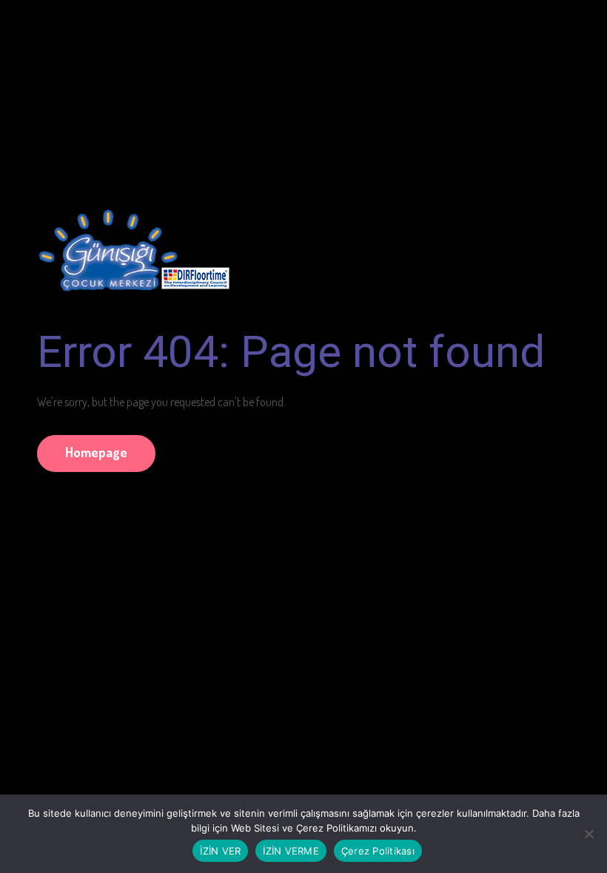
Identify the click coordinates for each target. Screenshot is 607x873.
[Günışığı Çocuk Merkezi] (133, 243)
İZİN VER (220, 851)
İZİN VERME (291, 851)
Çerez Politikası (378, 851)
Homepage (96, 452)
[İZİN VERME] (588, 833)
